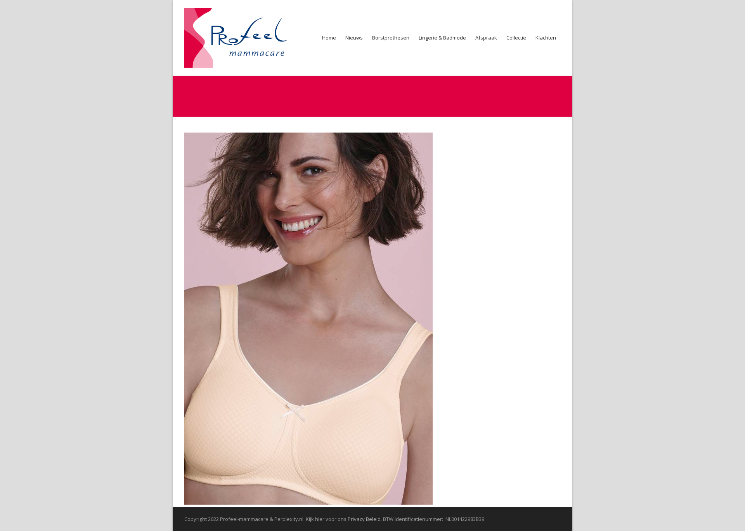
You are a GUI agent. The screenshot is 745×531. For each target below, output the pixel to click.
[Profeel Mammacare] (240, 38)
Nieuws (354, 37)
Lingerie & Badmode (442, 37)
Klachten (545, 37)
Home (329, 37)
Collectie (516, 37)
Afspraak (486, 37)
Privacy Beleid (364, 518)
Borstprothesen (390, 37)
